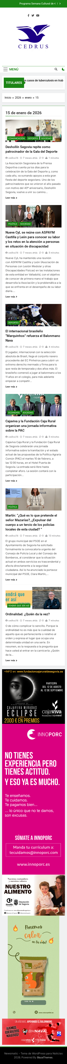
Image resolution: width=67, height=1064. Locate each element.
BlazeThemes (45, 1057)
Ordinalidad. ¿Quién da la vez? (27, 614)
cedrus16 (13, 158)
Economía (14, 412)
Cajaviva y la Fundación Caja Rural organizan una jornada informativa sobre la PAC (30, 425)
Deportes (33, 138)
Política (12, 223)
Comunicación (16, 138)
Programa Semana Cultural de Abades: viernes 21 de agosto (31, 3)
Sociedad (46, 138)
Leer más (10, 197)
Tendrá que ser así (18, 605)
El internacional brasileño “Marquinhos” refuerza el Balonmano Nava (32, 335)
